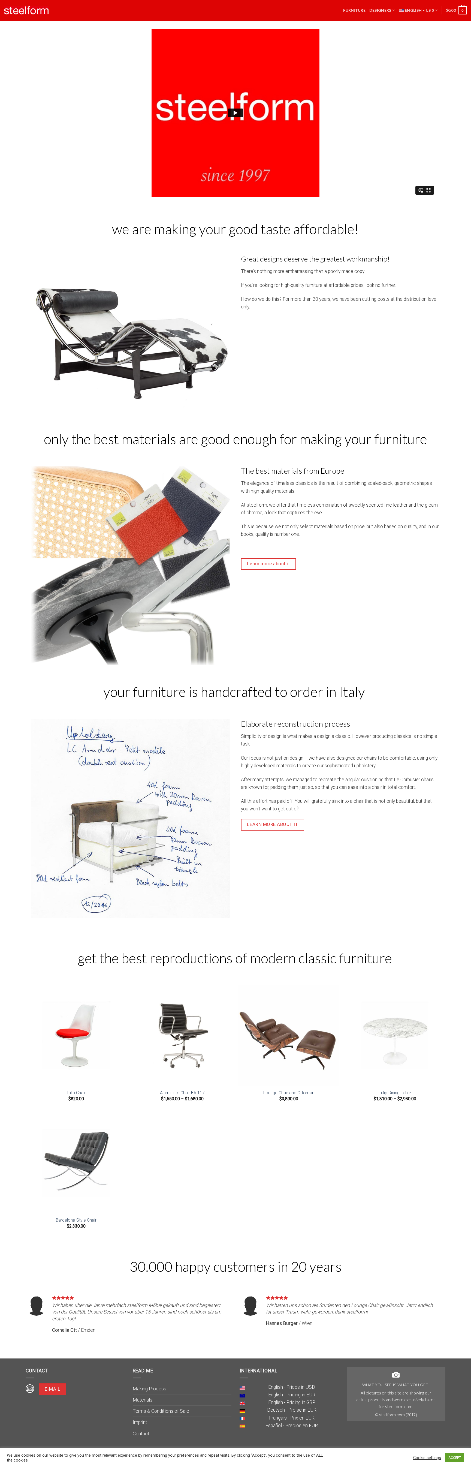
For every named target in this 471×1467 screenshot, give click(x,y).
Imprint (140, 1422)
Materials (142, 1400)
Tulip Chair (76, 1092)
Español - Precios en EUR (291, 1425)
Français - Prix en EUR (292, 1418)
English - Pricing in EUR (291, 1394)
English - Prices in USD (291, 1387)
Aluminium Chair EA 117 (182, 1092)
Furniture (354, 10)
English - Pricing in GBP (291, 1402)
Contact (141, 1433)
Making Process (149, 1388)
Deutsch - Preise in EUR (291, 1410)
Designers (380, 10)
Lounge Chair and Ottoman (288, 1092)
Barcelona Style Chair (76, 1220)
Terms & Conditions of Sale (161, 1411)
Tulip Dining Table (395, 1092)
